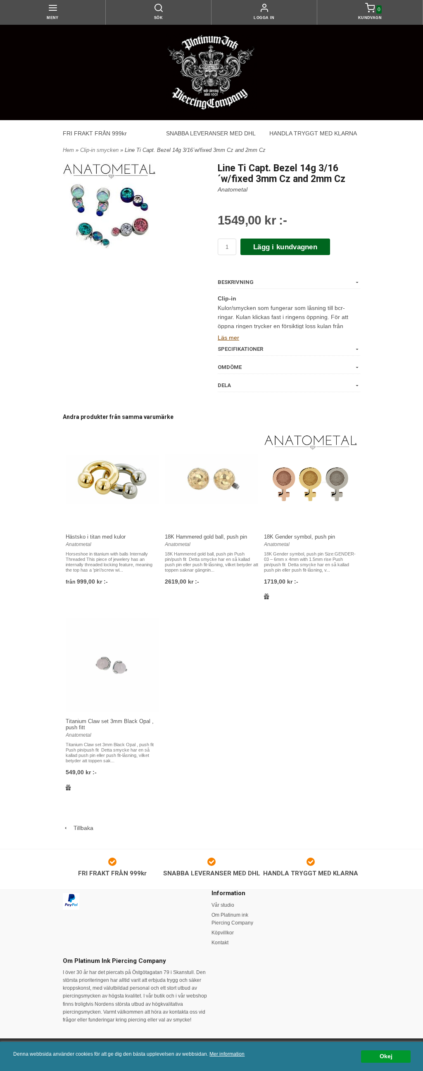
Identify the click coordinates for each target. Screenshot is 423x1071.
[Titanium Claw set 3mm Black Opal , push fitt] (112, 665)
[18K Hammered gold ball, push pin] (211, 480)
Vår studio (223, 905)
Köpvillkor (223, 933)
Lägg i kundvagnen (285, 247)
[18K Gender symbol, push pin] (310, 480)
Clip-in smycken (100, 150)
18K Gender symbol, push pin (299, 537)
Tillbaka (81, 828)
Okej (386, 1056)
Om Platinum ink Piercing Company (232, 919)
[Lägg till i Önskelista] (266, 596)
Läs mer (228, 337)
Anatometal (232, 189)
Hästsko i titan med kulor (96, 537)
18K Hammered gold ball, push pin (206, 537)
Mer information (227, 1054)
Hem (68, 150)
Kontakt (220, 943)
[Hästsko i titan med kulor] (112, 480)
